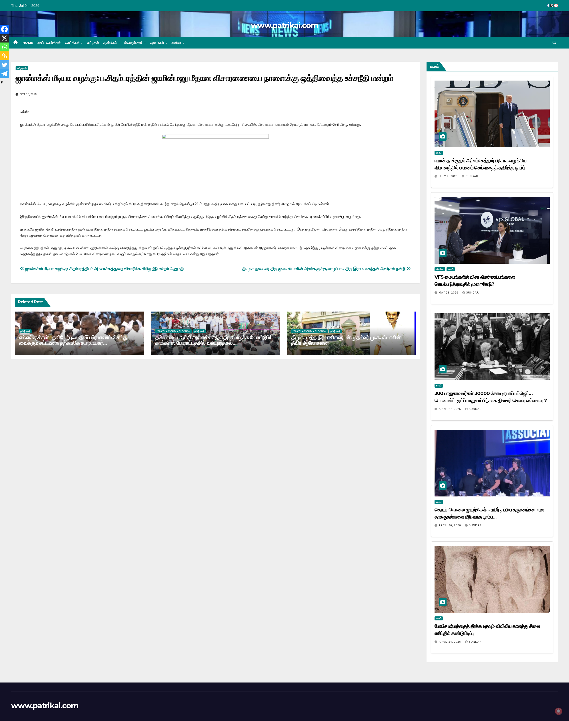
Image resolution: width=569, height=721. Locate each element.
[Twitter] (4, 64)
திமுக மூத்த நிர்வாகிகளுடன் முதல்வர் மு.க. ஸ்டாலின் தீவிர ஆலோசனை (346, 340)
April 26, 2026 (450, 525)
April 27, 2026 (450, 409)
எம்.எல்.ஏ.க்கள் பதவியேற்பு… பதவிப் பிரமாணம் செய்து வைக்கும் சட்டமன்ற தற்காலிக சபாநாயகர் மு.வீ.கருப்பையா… (73, 343)
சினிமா (177, 43)
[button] (554, 43)
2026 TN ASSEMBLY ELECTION (173, 331)
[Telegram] (4, 73)
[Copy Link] (4, 55)
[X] (4, 38)
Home (27, 43)
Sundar (471, 176)
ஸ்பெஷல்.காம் (134, 43)
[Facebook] (4, 29)
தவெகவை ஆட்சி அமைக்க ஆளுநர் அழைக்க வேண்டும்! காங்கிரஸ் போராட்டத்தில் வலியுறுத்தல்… (213, 340)
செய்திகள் (72, 43)
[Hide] (2, 82)
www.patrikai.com (284, 25)
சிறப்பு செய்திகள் (49, 43)
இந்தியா (440, 269)
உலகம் (438, 153)
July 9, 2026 (449, 176)
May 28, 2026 (449, 292)
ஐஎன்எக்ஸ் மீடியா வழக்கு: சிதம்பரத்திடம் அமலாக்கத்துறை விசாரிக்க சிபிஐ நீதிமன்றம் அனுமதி (104, 268)
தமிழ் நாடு (22, 68)
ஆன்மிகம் (110, 43)
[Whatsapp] (4, 47)
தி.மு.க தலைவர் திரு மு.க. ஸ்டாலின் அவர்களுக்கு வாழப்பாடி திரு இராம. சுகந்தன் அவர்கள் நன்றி (324, 268)
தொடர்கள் (157, 43)
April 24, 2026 (450, 641)
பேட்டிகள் (93, 43)
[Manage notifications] (558, 711)
